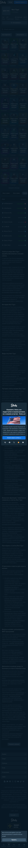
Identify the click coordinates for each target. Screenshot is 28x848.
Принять (14, 840)
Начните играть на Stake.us (14, 438)
